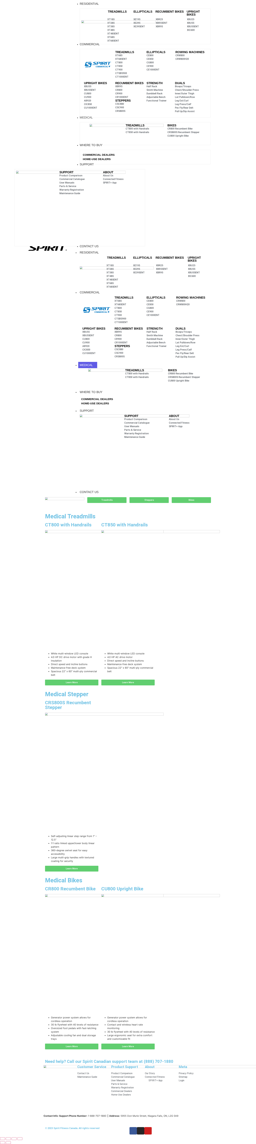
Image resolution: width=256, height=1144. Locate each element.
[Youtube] (148, 1131)
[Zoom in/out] (2, 1138)
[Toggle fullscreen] (8, 1138)
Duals (180, 83)
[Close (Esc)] (19, 1138)
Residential (89, 252)
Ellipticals (142, 11)
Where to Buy (91, 392)
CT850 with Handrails (124, 525)
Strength (155, 83)
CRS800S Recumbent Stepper (68, 705)
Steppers (123, 100)
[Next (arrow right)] (8, 1142)
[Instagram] (140, 1131)
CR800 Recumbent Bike (70, 889)
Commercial (90, 292)
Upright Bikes (193, 13)
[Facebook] (133, 1131)
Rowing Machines (189, 52)
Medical (86, 365)
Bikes (171, 125)
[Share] (14, 1138)
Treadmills (117, 11)
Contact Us (89, 492)
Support (87, 410)
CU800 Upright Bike (122, 889)
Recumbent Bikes (169, 11)
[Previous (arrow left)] (2, 1142)
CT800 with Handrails (68, 525)
